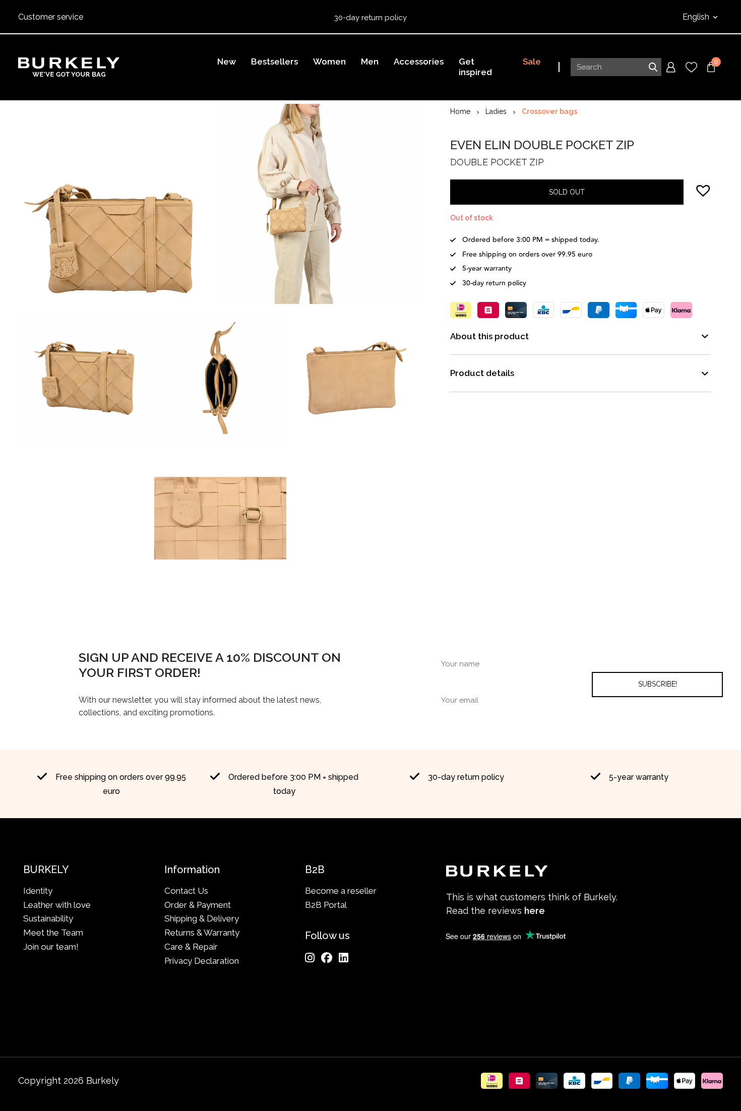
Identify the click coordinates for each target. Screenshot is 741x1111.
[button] (703, 190)
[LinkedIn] (343, 957)
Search (652, 67)
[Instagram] (310, 957)
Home (460, 111)
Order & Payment (197, 905)
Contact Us (186, 891)
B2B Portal (326, 905)
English (697, 17)
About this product (489, 336)
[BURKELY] (68, 67)
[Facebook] (326, 957)
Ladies (496, 111)
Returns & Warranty (201, 933)
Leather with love (57, 905)
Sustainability (48, 918)
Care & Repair (191, 947)
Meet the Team (53, 933)
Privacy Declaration (201, 961)
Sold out (567, 192)
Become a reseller (341, 891)
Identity (37, 891)
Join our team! (51, 947)
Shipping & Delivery (201, 918)
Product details (482, 373)
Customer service (50, 17)
